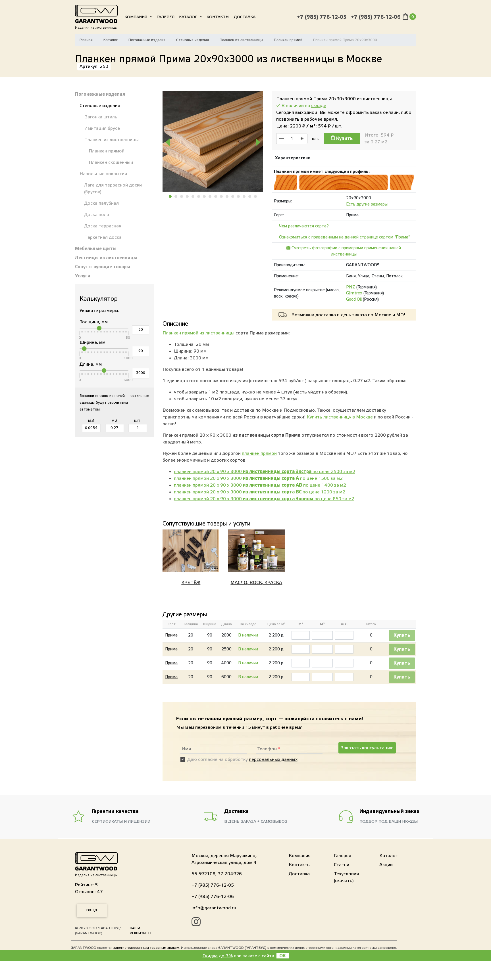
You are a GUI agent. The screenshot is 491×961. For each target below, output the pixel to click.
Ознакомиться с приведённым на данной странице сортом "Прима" (344, 237)
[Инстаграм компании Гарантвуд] (196, 923)
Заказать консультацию (367, 747)
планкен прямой (259, 453)
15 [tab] (250, 196)
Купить (344, 138)
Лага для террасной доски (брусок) (113, 188)
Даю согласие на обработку (242, 759)
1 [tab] (170, 196)
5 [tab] (193, 196)
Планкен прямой (288, 40)
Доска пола (96, 214)
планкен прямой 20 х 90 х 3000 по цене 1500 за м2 (258, 478)
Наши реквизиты (140, 930)
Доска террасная (102, 226)
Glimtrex (354, 293)
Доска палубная (101, 203)
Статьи (341, 864)
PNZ (350, 287)
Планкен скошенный (111, 162)
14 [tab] (244, 196)
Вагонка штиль (100, 117)
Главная (86, 40)
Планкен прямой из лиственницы (198, 333)
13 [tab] (238, 196)
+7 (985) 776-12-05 (321, 17)
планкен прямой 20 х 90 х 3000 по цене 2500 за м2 (264, 471)
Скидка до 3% (218, 955)
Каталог (188, 17)
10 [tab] (221, 196)
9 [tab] (216, 196)
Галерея (165, 17)
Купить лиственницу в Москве (340, 417)
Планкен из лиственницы (241, 40)
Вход (91, 910)
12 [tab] (233, 196)
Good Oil (354, 299)
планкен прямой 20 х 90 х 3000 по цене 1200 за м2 (259, 492)
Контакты (218, 17)
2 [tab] (176, 196)
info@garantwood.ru (214, 907)
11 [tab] (227, 196)
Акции (386, 864)
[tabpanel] (213, 141)
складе (318, 105)
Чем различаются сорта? (304, 226)
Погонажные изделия (146, 40)
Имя (186, 748)
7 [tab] (204, 196)
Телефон (268, 748)
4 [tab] (187, 196)
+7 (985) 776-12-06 (375, 17)
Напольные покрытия (103, 173)
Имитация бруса (102, 128)
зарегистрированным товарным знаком (146, 948)
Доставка (244, 17)
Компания (135, 17)
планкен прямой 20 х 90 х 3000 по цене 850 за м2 (264, 498)
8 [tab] (210, 196)
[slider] (99, 328)
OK (282, 955)
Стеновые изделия (192, 40)
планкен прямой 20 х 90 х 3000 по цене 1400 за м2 (260, 485)
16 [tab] (255, 196)
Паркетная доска (103, 237)
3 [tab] (182, 196)
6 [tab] (199, 196)
